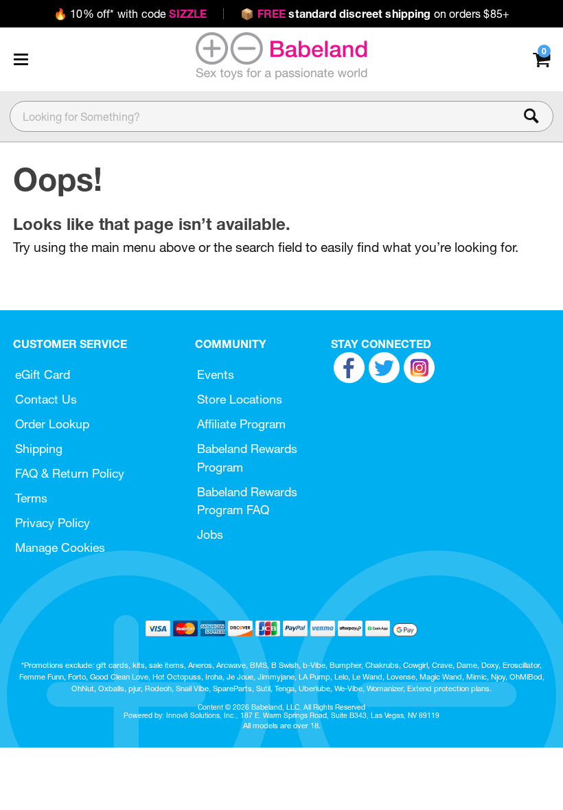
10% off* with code (130, 14)
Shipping (38, 448)
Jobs (210, 534)
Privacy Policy (52, 523)
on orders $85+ (374, 14)
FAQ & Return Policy (69, 473)
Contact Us (46, 399)
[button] (20, 59)
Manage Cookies (60, 547)
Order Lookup (52, 424)
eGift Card (42, 374)
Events (215, 374)
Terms (31, 498)
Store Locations (239, 399)
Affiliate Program (241, 424)
